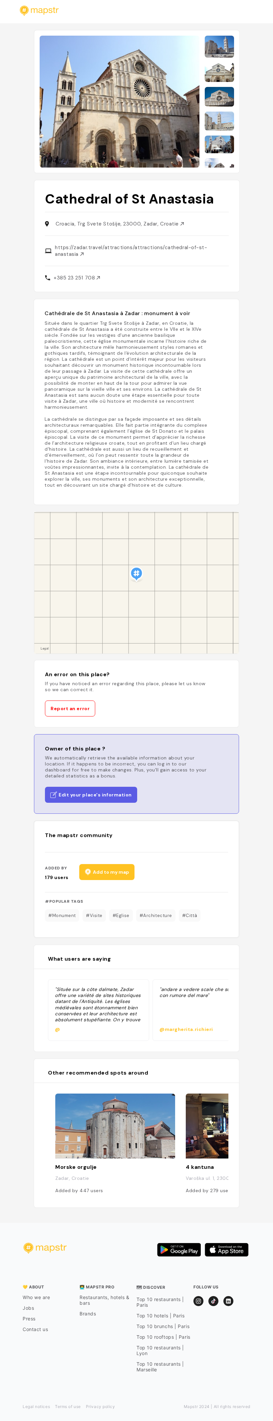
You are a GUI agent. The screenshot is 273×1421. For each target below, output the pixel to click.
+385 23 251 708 (75, 277)
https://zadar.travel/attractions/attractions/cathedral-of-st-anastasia (131, 250)
